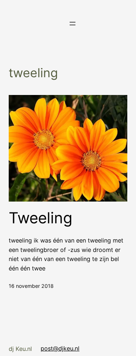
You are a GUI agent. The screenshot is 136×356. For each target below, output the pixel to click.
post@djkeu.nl (60, 348)
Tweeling (41, 218)
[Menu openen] (72, 23)
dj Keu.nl (20, 348)
